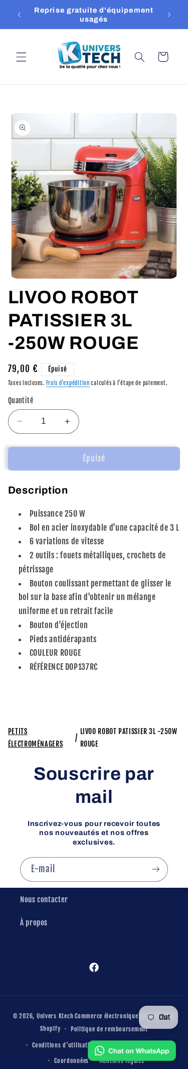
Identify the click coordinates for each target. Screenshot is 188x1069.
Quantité (20, 400)
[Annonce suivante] (169, 15)
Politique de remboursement (109, 1029)
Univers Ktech (55, 1016)
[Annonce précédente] (19, 15)
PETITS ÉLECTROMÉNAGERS (35, 737)
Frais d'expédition (68, 383)
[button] (21, 56)
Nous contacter (44, 899)
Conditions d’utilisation (64, 1045)
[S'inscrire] (155, 869)
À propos (34, 922)
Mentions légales (121, 1060)
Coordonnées (71, 1060)
